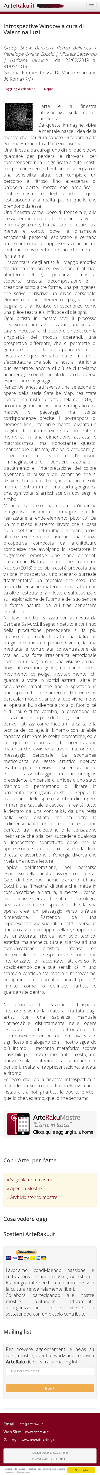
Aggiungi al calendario (20, 89)
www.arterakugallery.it (38, 1440)
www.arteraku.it (37, 1432)
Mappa (48, 89)
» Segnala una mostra (29, 1179)
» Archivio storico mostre (32, 1197)
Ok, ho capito (81, 1470)
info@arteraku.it (31, 1424)
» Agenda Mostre (24, 1188)
